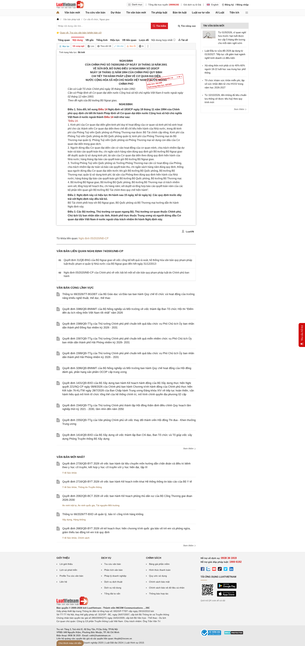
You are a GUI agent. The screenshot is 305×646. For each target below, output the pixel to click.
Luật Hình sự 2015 (134, 642)
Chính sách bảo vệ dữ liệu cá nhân (166, 587)
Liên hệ (63, 581)
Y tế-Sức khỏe (69, 472)
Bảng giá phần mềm (159, 564)
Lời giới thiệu (66, 564)
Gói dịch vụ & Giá (192, 4)
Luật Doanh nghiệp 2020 (90, 642)
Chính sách (83, 538)
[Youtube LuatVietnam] (214, 569)
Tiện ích (234, 12)
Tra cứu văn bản (95, 12)
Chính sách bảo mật (159, 581)
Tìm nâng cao (188, 26)
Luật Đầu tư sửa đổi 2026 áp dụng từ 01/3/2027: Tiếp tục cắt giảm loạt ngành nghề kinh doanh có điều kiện (225, 54)
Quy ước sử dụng (158, 576)
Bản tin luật (180, 12)
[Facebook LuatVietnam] (202, 569)
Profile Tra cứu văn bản (71, 576)
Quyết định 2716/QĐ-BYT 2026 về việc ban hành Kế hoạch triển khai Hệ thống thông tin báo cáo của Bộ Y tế (127, 481)
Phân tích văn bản (113, 570)
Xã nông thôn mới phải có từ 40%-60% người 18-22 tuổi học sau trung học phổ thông (225, 69)
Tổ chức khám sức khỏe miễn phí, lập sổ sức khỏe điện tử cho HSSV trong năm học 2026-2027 (224, 84)
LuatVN (189, 231)
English (215, 4)
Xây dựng (67, 519)
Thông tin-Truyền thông (90, 487)
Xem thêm (188, 448)
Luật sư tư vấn (201, 12)
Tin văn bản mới (136, 12)
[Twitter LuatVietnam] (226, 569)
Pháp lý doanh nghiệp (115, 576)
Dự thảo (116, 12)
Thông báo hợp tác (158, 593)
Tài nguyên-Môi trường (107, 505)
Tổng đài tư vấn (112, 593)
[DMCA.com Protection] (233, 634)
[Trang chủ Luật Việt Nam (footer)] (72, 604)
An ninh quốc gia (86, 505)
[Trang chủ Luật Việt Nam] (70, 4)
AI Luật (220, 12)
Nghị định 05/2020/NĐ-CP (94, 238)
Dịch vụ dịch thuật (113, 581)
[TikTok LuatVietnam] (220, 569)
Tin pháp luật (159, 12)
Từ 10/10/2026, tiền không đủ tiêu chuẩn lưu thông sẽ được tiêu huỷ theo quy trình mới (225, 99)
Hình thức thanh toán (160, 570)
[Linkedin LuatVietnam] (231, 569)
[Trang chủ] (58, 12)
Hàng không (79, 519)
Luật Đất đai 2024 (114, 642)
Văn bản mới (72, 12)
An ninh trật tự (69, 505)
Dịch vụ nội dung (112, 587)
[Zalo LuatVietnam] (208, 569)
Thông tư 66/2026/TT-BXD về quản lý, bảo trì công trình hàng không (102, 514)
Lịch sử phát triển (68, 570)
